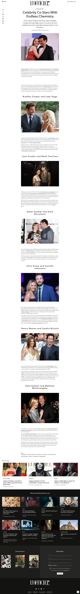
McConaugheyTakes (31, 433)
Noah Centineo (42, 193)
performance (24, 142)
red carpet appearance (45, 69)
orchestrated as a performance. (28, 150)
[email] (3, 10)
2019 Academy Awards (35, 142)
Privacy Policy (66, 570)
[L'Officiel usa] (40, 3)
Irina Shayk (36, 147)
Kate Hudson (53, 428)
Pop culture (40, 9)
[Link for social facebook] (38, 589)
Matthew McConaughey (26, 430)
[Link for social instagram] (41, 589)
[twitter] (3, 19)
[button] (38, 561)
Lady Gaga (51, 138)
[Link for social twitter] (36, 589)
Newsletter (35, 592)
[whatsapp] (3, 21)
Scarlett (23, 311)
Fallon (53, 204)
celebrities (23, 454)
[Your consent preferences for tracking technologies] (78, 592)
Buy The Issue (70, 1)
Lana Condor (34, 193)
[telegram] (3, 23)
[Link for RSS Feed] (43, 589)
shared (22, 372)
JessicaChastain (31, 454)
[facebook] (3, 12)
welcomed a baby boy (38, 323)
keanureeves (42, 456)
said (30, 257)
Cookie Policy (49, 592)
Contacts (30, 592)
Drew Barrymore (30, 250)
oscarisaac (39, 454)
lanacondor (24, 456)
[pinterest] (3, 14)
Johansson (27, 311)
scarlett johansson (33, 456)
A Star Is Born (47, 86)
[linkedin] (3, 17)
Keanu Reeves (50, 366)
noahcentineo (52, 454)
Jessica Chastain (24, 69)
